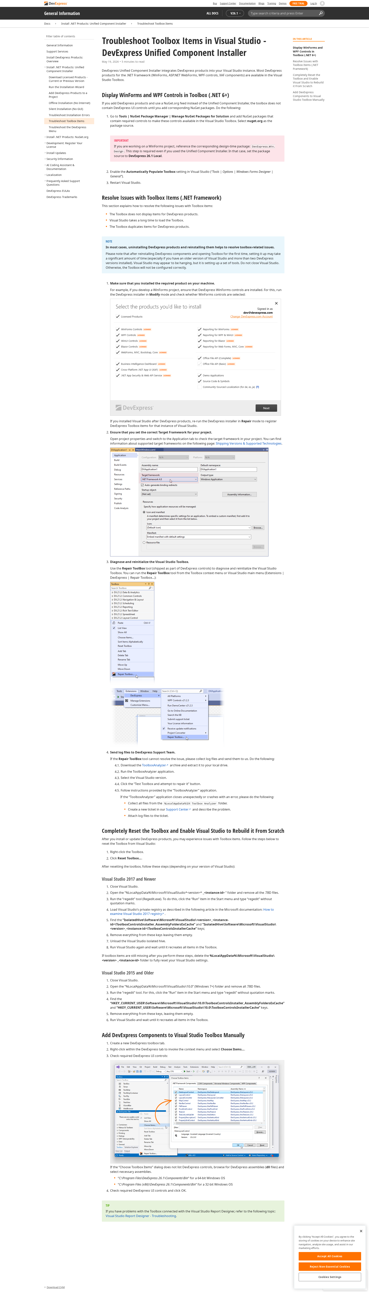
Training (271, 3)
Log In (313, 3)
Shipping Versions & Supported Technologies (249, 443)
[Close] (361, 1231)
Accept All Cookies (329, 1256)
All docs (212, 13)
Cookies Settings (330, 1277)
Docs (47, 23)
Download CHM (56, 1287)
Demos (283, 3)
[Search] (321, 13)
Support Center (228, 3)
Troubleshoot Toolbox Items (155, 23)
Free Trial (298, 3)
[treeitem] (60, 45)
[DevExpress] (56, 4)
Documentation (247, 3)
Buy (215, 3)
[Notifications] (322, 3)
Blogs (261, 3)
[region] (330, 1257)
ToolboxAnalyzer (154, 765)
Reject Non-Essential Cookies (330, 1266)
